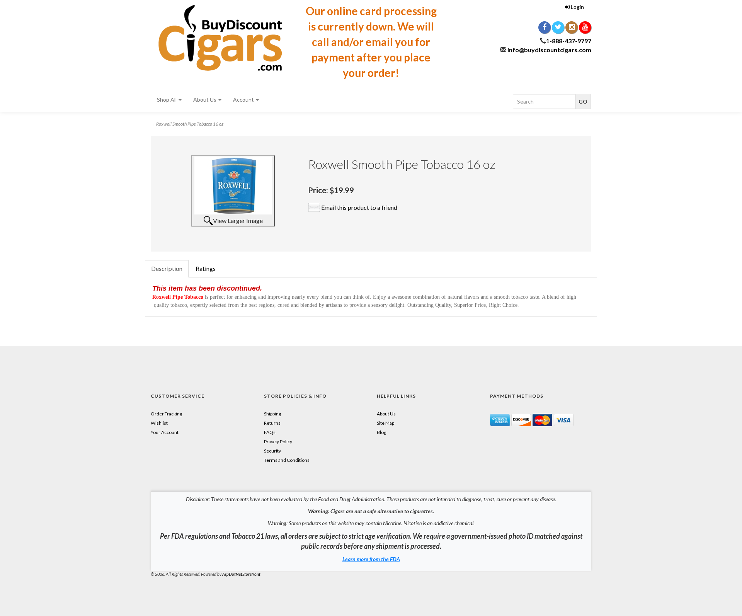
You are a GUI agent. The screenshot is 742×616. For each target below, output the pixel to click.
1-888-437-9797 (568, 40)
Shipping (272, 414)
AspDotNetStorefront (241, 574)
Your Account (165, 432)
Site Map (385, 423)
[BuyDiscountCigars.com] (220, 38)
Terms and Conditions (287, 460)
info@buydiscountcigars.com (549, 49)
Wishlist (159, 423)
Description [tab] (166, 268)
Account (244, 99)
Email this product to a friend (359, 207)
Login (577, 6)
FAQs (270, 432)
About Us (205, 99)
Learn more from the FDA (371, 559)
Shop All (167, 99)
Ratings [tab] (206, 268)
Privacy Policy (278, 441)
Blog (381, 432)
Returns (272, 423)
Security (272, 451)
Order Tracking (166, 414)
